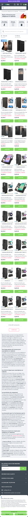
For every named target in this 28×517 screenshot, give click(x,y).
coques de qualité (17, 435)
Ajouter (7, 64)
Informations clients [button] (8, 474)
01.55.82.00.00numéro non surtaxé (12, 492)
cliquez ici (3, 507)
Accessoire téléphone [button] (8, 482)
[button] (7, 58)
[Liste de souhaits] (21, 4)
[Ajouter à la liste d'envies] (12, 41)
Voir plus (14, 329)
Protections (22, 11)
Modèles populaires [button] (8, 478)
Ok (23, 468)
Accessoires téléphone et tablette (10, 11)
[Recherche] (3, 7)
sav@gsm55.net (7, 490)
